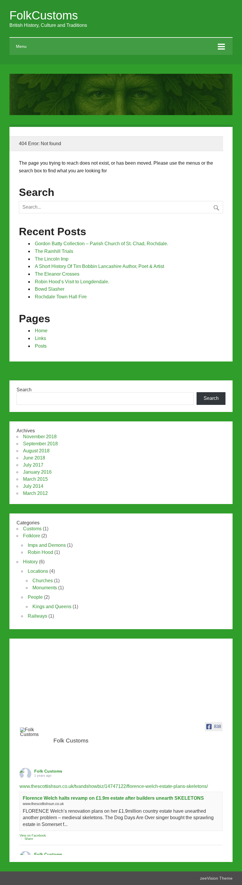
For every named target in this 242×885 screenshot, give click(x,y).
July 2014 (33, 486)
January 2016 (37, 472)
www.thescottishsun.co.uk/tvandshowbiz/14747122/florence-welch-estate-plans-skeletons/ (113, 786)
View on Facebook (32, 835)
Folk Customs (48, 771)
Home (41, 330)
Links (40, 338)
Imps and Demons (47, 545)
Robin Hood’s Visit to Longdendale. (72, 281)
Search (24, 389)
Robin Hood (40, 552)
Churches (42, 580)
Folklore (31, 535)
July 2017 (33, 464)
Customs (32, 528)
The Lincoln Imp (51, 258)
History (30, 561)
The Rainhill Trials (54, 251)
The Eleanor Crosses (57, 274)
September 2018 (40, 443)
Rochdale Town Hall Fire (61, 296)
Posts (41, 346)
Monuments (44, 587)
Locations (38, 571)
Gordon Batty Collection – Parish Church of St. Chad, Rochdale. (101, 243)
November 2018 (40, 436)
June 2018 (34, 457)
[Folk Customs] (34, 732)
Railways (37, 616)
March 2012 (35, 493)
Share (28, 838)
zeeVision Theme (216, 878)
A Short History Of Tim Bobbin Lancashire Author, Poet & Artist (99, 266)
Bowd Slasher (49, 289)
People (35, 597)
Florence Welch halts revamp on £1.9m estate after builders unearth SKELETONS (113, 798)
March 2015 (35, 479)
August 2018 (36, 450)
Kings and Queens (51, 606)
